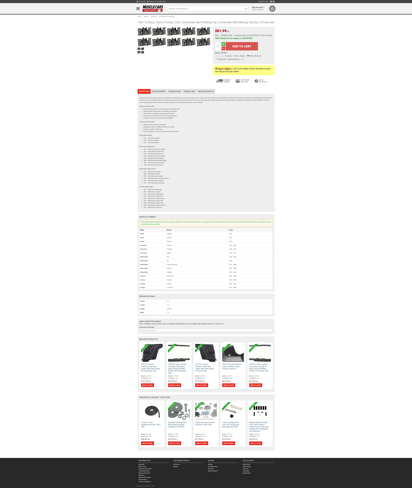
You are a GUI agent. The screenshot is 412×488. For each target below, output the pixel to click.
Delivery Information (145, 477)
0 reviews (228, 55)
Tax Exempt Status (144, 471)
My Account (246, 464)
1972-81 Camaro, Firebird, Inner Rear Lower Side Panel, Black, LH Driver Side (204, 367)
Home (139, 16)
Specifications (175, 91)
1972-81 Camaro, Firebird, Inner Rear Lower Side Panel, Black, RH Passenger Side (150, 367)
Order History (247, 466)
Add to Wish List (255, 55)
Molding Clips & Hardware (167, 16)
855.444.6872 (142, 1)
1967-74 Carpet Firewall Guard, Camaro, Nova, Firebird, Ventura (231, 366)
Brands (210, 464)
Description (144, 91)
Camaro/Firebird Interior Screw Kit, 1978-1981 (205, 423)
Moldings (154, 16)
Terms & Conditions (145, 481)
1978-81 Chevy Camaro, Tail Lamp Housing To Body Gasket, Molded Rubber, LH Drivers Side (258, 367)
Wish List (245, 469)
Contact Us (152, 1)
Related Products (206, 91)
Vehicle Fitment (158, 91)
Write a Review (239, 55)
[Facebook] (271, 2)
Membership (247, 473)
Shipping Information (145, 469)
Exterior (146, 16)
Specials (210, 469)
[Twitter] (273, 2)
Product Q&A (189, 91)
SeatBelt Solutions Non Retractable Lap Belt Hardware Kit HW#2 (177, 424)
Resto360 (141, 464)
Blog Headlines (212, 471)
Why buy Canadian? (145, 473)
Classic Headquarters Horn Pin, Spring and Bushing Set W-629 (230, 424)
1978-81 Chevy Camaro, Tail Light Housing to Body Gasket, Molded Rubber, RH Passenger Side (177, 368)
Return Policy (142, 466)
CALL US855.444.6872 (263, 81)
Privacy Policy (143, 479)
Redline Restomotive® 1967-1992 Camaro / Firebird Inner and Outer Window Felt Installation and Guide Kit (259, 426)
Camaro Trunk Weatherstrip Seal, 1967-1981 (151, 424)
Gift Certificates (213, 466)
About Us (141, 475)
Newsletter (246, 471)
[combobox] (206, 330)
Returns (175, 466)
